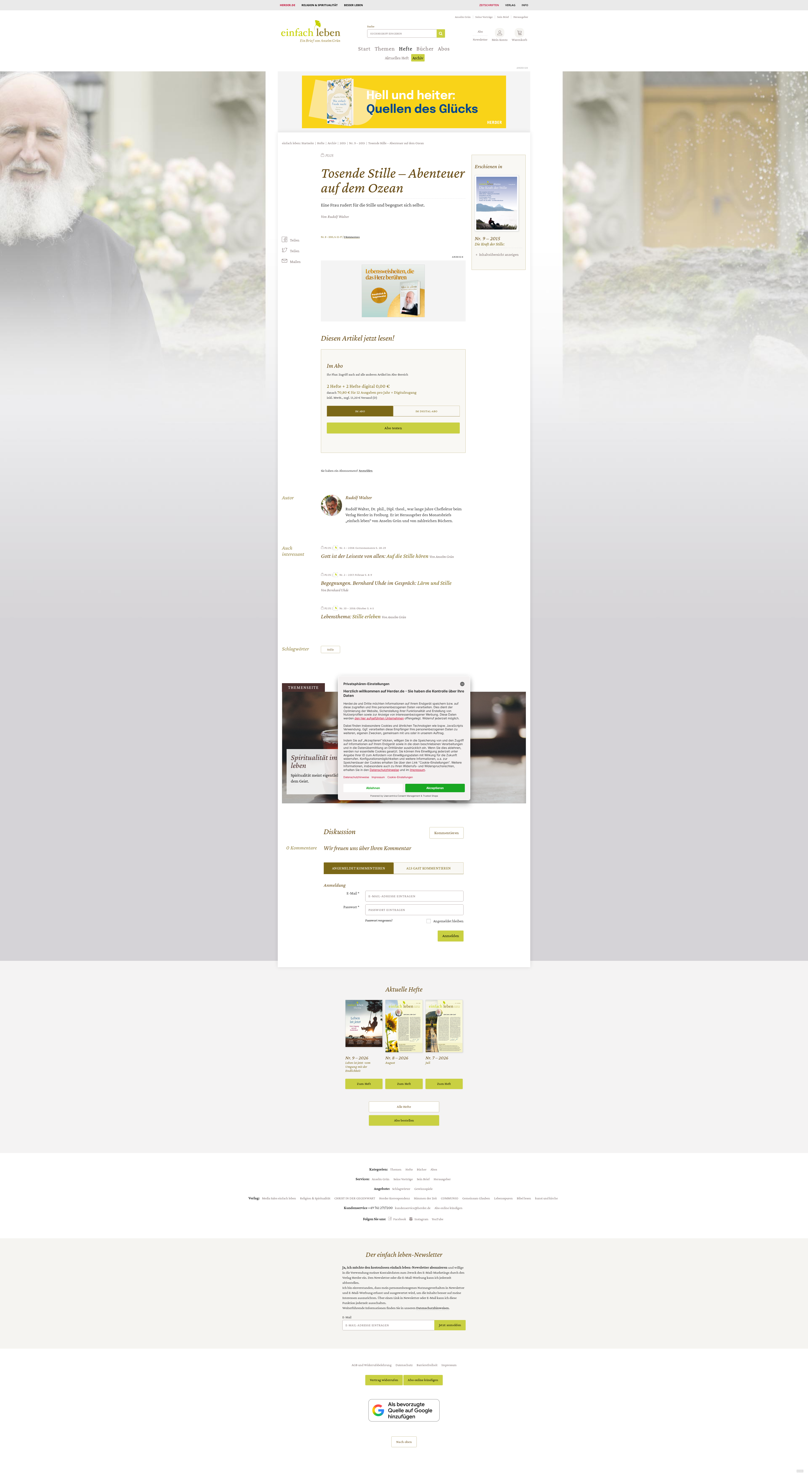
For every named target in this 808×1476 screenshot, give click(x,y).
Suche (370, 26)
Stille (330, 649)
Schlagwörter (401, 1189)
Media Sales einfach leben (279, 1198)
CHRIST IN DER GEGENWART (354, 1198)
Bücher (425, 48)
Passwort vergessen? (379, 920)
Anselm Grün (463, 17)
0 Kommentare (352, 237)
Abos (444, 48)
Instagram (421, 1219)
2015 (343, 143)
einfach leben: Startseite (298, 143)
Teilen (294, 240)
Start (364, 48)
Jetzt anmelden (450, 1325)
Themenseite (303, 687)
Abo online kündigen (448, 1208)
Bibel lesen (524, 1198)
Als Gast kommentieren (428, 868)
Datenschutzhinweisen (432, 1308)
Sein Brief (503, 17)
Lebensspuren (503, 1198)
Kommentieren (446, 833)
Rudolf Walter (338, 216)
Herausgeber (520, 17)
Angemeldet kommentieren (358, 868)
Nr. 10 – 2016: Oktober (352, 608)
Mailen (295, 262)
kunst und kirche (546, 1198)
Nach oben (404, 1442)
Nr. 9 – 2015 (357, 143)
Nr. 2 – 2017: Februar (351, 574)
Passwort (351, 907)
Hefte (405, 48)
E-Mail (353, 893)
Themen (385, 48)
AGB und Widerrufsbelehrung (372, 1365)
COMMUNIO (449, 1198)
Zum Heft (364, 1084)
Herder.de (287, 5)
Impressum (449, 1365)
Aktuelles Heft (397, 58)
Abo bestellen (404, 1120)
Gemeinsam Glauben (476, 1198)
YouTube (437, 1219)
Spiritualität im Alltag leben (324, 761)
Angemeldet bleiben (448, 921)
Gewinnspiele (423, 1189)
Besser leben (353, 5)
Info (525, 5)
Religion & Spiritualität (320, 5)
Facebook (399, 1219)
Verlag (510, 5)
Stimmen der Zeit (425, 1198)
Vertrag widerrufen (384, 1380)
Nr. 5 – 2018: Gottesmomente (357, 547)
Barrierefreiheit (427, 1365)
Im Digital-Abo (426, 411)
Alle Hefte (404, 1107)
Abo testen (393, 428)
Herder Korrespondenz (394, 1198)
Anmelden (366, 470)
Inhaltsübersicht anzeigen (499, 254)
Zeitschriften (489, 5)
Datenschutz (404, 1365)
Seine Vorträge (484, 17)
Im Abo (360, 411)
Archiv (417, 58)
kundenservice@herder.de (413, 1208)
